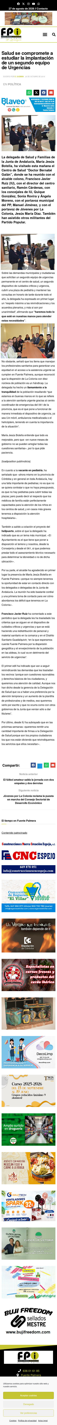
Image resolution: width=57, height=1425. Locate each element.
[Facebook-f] (18, 3)
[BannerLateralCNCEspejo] (28, 857)
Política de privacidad (27, 1420)
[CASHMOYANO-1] (28, 1129)
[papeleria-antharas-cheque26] (28, 1282)
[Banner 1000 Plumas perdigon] (28, 1013)
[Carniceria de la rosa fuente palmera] (28, 974)
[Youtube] (33, 3)
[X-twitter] (23, 3)
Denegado (28, 1404)
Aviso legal (43, 1420)
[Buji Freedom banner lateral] (28, 1320)
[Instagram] (28, 3)
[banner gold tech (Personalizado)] (28, 1205)
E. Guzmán (19, 76)
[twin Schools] (28, 1090)
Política (14, 84)
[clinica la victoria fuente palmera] (28, 1243)
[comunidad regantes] (28, 895)
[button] (44, 34)
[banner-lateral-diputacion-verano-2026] (28, 935)
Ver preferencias (28, 1412)
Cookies (12, 1420)
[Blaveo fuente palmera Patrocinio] (28, 104)
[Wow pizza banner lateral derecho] (28, 1168)
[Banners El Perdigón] (28, 18)
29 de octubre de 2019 (35, 76)
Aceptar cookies (28, 1395)
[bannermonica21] (28, 1052)
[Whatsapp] (38, 3)
